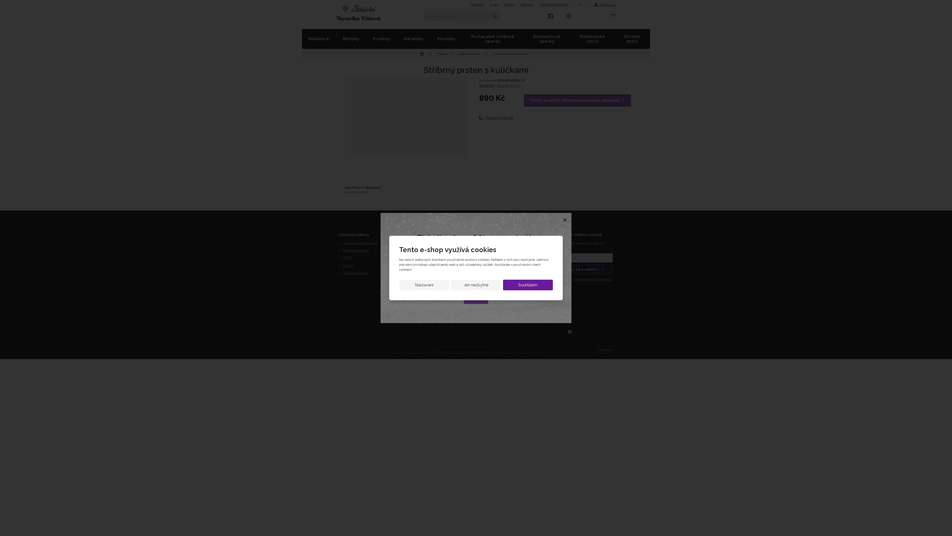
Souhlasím (527, 285)
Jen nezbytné (476, 285)
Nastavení (424, 285)
